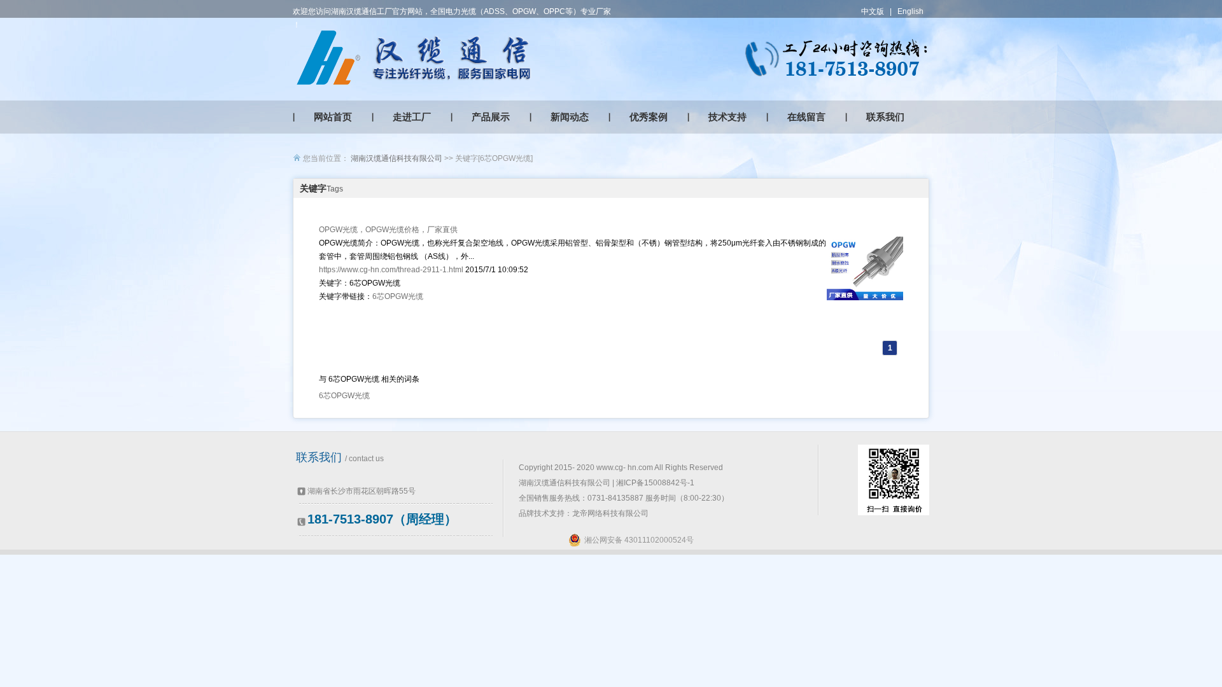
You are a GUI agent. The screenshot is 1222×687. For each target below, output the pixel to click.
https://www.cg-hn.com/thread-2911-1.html (391, 269)
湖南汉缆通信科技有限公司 (396, 158)
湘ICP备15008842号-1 (655, 482)
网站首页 (333, 116)
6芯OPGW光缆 (397, 296)
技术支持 (727, 116)
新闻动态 (570, 116)
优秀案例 (648, 116)
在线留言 (806, 116)
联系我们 (885, 116)
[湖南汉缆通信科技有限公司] (414, 57)
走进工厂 (412, 116)
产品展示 (491, 116)
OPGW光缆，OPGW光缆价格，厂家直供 (388, 229)
